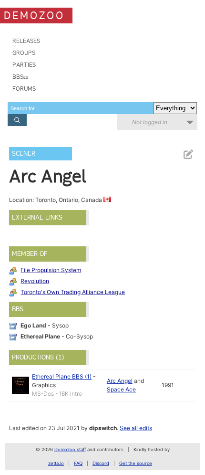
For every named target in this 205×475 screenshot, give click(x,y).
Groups (23, 52)
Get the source (135, 463)
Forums (24, 88)
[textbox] (81, 108)
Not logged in (149, 122)
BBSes (20, 76)
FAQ (78, 463)
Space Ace (121, 389)
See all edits (136, 428)
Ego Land (33, 325)
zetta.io (56, 463)
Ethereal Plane (40, 336)
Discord (100, 463)
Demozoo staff (70, 449)
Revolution (34, 281)
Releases (26, 40)
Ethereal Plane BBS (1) (62, 376)
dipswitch (103, 428)
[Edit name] (188, 154)
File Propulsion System (50, 270)
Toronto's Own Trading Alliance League (72, 292)
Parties (24, 64)
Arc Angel (120, 380)
